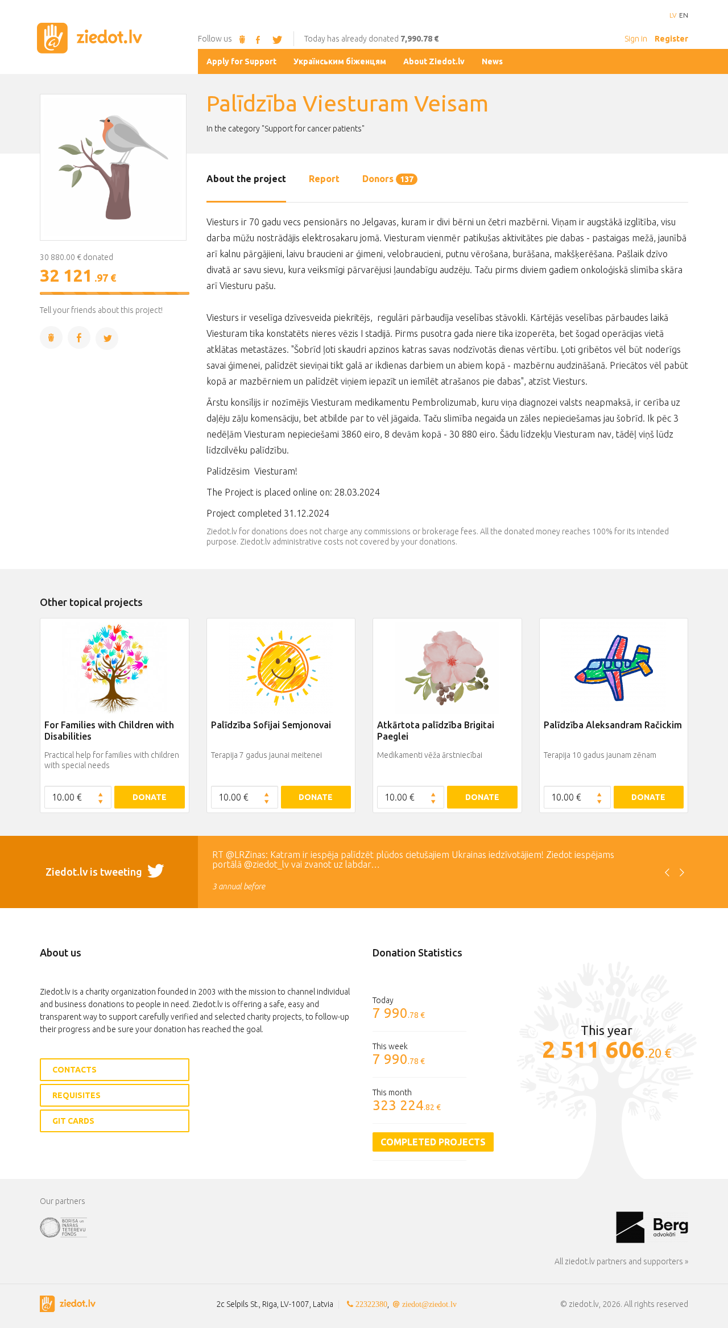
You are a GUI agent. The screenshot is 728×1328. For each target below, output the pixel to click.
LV (672, 15)
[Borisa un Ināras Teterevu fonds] (328, 1227)
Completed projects (433, 1142)
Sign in (635, 38)
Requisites (76, 1095)
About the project (246, 179)
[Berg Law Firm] (652, 1227)
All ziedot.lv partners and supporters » (621, 1261)
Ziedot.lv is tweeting (95, 871)
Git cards (73, 1120)
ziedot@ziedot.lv (429, 1304)
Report (324, 179)
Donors (387, 179)
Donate (150, 797)
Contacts (74, 1069)
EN (683, 15)
